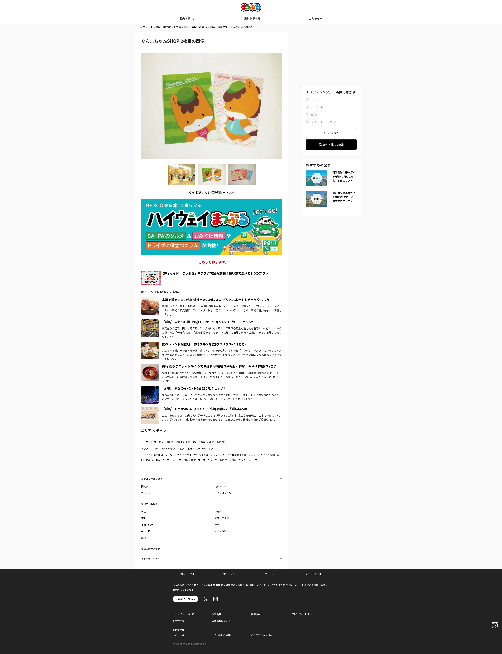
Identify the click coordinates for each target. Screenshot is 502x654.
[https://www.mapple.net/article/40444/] (150, 299)
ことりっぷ (178, 634)
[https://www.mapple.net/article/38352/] (150, 388)
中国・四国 (147, 531)
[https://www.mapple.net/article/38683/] (150, 321)
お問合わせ (178, 620)
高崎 (212, 27)
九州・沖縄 (220, 531)
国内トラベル (187, 18)
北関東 (177, 27)
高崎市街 (222, 27)
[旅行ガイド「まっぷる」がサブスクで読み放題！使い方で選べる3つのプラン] (151, 278)
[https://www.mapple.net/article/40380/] (150, 344)
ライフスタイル (223, 492)
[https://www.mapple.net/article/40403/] (150, 409)
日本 (150, 27)
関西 (217, 524)
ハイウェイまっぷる (261, 634)
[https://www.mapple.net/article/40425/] (150, 366)
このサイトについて (183, 614)
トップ (141, 27)
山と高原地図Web (221, 634)
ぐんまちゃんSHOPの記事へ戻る (212, 192)
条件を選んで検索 (333, 144)
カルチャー (316, 18)
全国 (143, 511)
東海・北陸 (147, 524)
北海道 (218, 511)
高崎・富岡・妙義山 (195, 27)
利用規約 (255, 614)
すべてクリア (331, 132)
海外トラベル (252, 18)
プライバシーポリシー (302, 614)
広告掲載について (221, 620)
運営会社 (216, 614)
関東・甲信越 (163, 27)
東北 (143, 518)
